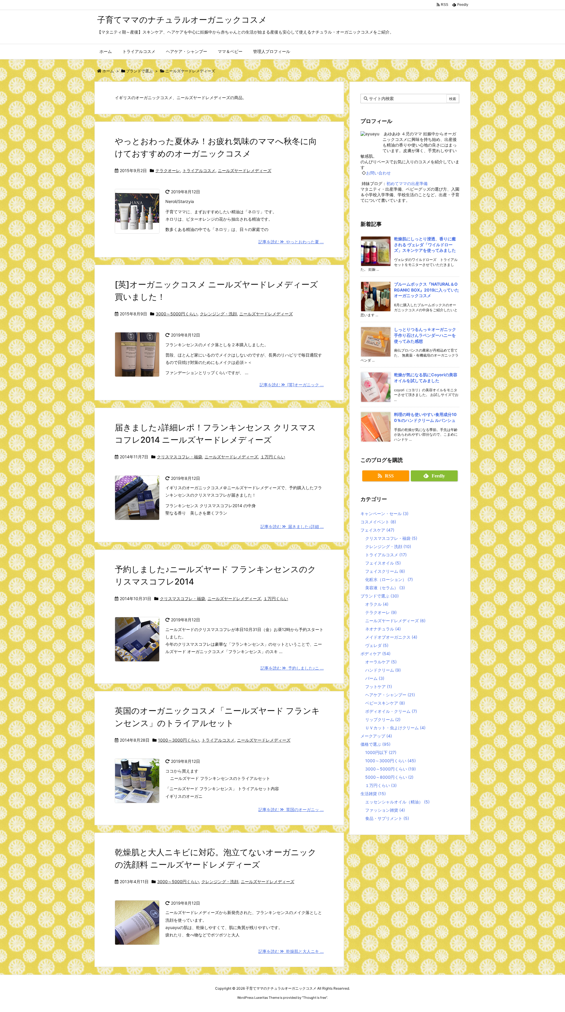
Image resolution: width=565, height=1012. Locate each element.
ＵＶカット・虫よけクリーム (395, 727)
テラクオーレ (167, 170)
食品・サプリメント (387, 818)
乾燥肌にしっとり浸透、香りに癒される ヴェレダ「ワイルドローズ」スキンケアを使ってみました (425, 244)
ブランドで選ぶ (139, 71)
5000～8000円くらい (389, 777)
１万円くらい (272, 456)
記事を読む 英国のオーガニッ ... (291, 809)
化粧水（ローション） (389, 579)
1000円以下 (380, 752)
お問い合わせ (378, 172)
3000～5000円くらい (176, 313)
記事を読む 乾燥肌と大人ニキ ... (291, 951)
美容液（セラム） (385, 587)
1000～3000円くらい (178, 740)
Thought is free (314, 998)
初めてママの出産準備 (407, 183)
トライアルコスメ (198, 170)
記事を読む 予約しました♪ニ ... (292, 667)
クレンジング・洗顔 (218, 313)
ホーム (108, 71)
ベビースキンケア (385, 702)
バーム (374, 678)
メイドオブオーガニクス (391, 637)
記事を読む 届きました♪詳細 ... (292, 526)
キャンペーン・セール (384, 513)
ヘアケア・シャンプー (390, 694)
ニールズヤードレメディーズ (244, 170)
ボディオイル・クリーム (391, 711)
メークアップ (376, 735)
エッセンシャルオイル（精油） (397, 801)
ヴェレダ (376, 645)
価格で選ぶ (375, 744)
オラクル (376, 604)
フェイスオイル (383, 562)
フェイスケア (377, 529)
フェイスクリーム (385, 571)
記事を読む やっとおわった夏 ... (291, 241)
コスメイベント (378, 521)
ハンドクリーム (383, 670)
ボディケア (375, 653)
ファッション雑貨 (385, 810)
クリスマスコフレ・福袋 (179, 456)
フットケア (378, 686)
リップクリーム (383, 719)
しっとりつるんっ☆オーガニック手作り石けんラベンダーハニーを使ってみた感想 (425, 335)
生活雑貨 (373, 793)
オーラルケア (381, 661)
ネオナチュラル (383, 628)
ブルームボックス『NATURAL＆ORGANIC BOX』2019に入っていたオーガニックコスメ (426, 290)
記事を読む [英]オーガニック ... (292, 384)
